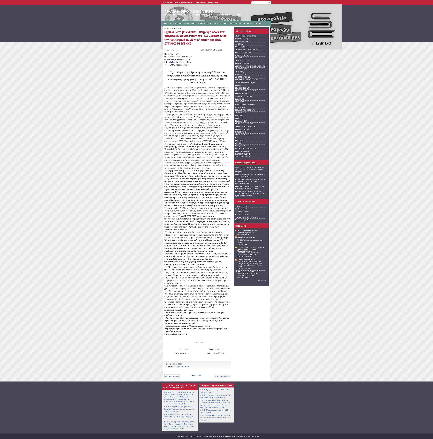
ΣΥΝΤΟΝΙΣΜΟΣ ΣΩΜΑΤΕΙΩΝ (245, 80)
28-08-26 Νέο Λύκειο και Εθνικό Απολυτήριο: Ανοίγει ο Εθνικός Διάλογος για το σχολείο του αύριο (179, 416)
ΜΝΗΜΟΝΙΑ (239, 74)
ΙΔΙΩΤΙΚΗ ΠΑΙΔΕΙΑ (241, 154)
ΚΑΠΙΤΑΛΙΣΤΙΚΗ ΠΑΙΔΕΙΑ (244, 104)
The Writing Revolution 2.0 (245, 232)
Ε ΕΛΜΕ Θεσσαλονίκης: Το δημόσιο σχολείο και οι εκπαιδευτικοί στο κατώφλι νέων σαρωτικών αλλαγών (250, 181)
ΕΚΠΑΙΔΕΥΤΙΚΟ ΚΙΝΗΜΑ (244, 110)
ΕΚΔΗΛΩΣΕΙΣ (240, 121)
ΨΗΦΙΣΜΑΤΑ (239, 39)
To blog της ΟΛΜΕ (241, 206)
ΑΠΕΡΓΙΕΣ (239, 85)
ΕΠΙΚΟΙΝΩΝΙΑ (200, 2)
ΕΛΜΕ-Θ (238, 99)
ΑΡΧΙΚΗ (238, 72)
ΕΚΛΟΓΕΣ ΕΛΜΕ (220, 23)
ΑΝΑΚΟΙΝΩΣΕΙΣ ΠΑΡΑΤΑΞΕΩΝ (197, 23)
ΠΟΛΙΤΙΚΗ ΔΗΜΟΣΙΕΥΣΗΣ (184, 2)
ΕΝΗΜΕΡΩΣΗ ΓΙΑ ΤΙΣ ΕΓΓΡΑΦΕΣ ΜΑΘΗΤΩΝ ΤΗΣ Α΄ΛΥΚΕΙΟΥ (247, 274)
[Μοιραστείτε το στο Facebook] (179, 364)
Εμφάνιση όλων (262, 280)
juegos (257, 436)
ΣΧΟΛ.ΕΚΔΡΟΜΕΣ (241, 157)
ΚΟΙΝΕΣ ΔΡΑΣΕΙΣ (241, 47)
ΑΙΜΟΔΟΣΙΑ (239, 69)
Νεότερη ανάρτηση (172, 376)
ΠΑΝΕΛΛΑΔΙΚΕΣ (241, 129)
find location (239, 436)
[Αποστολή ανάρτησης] (169, 364)
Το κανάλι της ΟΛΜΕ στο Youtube (246, 217)
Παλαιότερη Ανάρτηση (222, 376)
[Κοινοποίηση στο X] (177, 364)
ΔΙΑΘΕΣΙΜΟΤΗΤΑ (241, 77)
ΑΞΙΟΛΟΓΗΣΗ (240, 55)
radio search (248, 436)
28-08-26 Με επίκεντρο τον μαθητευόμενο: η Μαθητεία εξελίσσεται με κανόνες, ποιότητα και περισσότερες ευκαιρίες (179, 409)
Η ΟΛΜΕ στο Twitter (242, 214)
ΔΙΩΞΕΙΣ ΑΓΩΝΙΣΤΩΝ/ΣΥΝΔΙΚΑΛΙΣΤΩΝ (248, 66)
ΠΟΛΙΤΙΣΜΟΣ (239, 58)
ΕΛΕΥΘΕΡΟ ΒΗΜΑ (237, 23)
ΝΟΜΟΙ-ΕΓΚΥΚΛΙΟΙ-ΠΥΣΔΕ (244, 124)
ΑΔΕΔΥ (237, 118)
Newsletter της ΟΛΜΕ (242, 220)
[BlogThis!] (174, 364)
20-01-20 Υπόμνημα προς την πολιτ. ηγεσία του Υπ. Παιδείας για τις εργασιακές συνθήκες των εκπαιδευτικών (215, 417)
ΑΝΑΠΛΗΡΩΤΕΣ (240, 60)
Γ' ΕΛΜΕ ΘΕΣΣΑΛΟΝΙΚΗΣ (188, 11)
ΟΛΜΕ (237, 44)
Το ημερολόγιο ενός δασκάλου (248, 230)
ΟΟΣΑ (237, 115)
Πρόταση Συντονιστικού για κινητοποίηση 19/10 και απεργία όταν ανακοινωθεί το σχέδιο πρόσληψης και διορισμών (250, 193)
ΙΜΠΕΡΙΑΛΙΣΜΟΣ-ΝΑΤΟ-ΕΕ (244, 148)
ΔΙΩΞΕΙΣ (238, 140)
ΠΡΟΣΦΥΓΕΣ (239, 93)
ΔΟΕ (236, 143)
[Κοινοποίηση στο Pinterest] (181, 364)
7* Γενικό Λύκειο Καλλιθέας (247, 272)
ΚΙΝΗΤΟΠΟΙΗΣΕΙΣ (241, 52)
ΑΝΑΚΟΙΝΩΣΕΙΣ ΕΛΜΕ (172, 23)
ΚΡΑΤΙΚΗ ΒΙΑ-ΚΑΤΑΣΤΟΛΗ (244, 91)
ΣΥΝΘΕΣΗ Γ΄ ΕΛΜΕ (242, 96)
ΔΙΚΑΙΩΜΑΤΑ (239, 113)
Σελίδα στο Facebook (242, 211)
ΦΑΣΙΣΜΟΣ (239, 107)
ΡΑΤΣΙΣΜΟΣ (239, 132)
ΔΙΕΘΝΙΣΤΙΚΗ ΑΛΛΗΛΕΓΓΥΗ (245, 126)
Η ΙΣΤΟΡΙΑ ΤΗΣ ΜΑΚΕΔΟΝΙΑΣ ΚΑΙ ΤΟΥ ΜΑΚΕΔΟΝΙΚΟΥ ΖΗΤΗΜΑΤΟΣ (249, 253)
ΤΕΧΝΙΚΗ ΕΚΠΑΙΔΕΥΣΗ (243, 82)
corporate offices (224, 436)
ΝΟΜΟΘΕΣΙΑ (167, 2)
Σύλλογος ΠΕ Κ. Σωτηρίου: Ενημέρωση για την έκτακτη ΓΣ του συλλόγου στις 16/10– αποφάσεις (249, 169)
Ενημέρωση (239, 146)
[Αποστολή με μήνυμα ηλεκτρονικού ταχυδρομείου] (172, 364)
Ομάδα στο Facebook (242, 209)
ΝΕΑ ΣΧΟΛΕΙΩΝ (254, 23)
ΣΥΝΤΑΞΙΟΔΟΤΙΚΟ (241, 135)
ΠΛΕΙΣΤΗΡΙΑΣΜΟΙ (241, 151)
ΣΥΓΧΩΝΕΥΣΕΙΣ (240, 102)
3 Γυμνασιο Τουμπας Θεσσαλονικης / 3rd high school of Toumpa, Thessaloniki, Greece (250, 249)
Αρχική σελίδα (213, 2)
